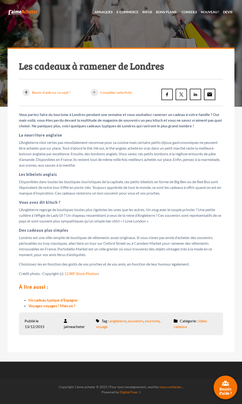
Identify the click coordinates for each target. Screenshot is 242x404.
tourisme (152, 321)
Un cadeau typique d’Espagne (53, 300)
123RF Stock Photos (80, 273)
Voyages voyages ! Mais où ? (51, 305)
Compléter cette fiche (115, 92)
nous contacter (170, 387)
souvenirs (135, 321)
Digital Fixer (129, 392)
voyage (102, 326)
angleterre (117, 321)
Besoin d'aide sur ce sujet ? (51, 92)
